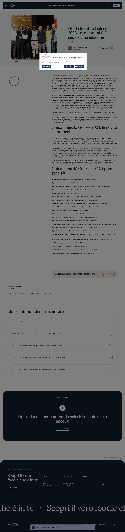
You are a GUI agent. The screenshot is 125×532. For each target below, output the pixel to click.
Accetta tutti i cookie (79, 66)
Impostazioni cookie (46, 66)
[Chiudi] (84, 55)
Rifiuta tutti (68, 66)
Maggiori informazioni (55, 62)
